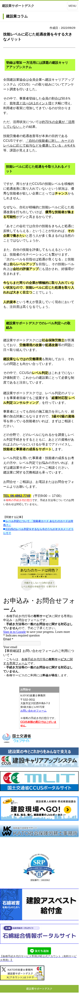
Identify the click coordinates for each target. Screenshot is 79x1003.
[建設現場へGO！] (39, 819)
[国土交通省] (17, 742)
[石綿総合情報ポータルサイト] (39, 942)
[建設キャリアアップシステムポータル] (39, 790)
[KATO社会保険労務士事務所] (39, 836)
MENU (72, 5)
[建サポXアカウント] (22, 979)
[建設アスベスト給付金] (39, 919)
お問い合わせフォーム (33, 710)
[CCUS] (39, 766)
